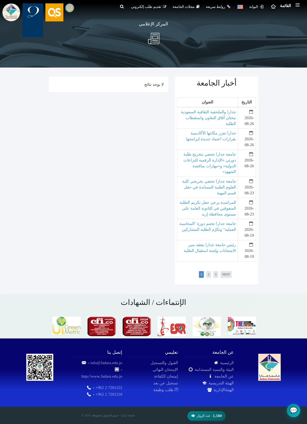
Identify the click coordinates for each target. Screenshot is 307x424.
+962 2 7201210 (109, 394)
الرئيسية (227, 363)
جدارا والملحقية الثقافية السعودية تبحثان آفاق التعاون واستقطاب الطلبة (208, 118)
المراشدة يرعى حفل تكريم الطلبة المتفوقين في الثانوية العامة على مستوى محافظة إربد (208, 208)
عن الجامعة (224, 376)
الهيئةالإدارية (224, 390)
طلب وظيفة (164, 390)
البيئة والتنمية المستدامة (214, 369)
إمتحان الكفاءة (166, 376)
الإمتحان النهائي (165, 369)
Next (226, 274)
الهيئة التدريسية (221, 383)
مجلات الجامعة (184, 7)
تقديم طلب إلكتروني (146, 7)
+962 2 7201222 (109, 387)
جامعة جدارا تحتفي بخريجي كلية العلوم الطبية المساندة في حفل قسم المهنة (209, 187)
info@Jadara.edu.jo (106, 363)
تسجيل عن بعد (165, 383)
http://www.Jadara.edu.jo (101, 376)
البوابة (254, 7)
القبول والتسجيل (164, 363)
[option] (66, 326)
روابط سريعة (216, 7)
